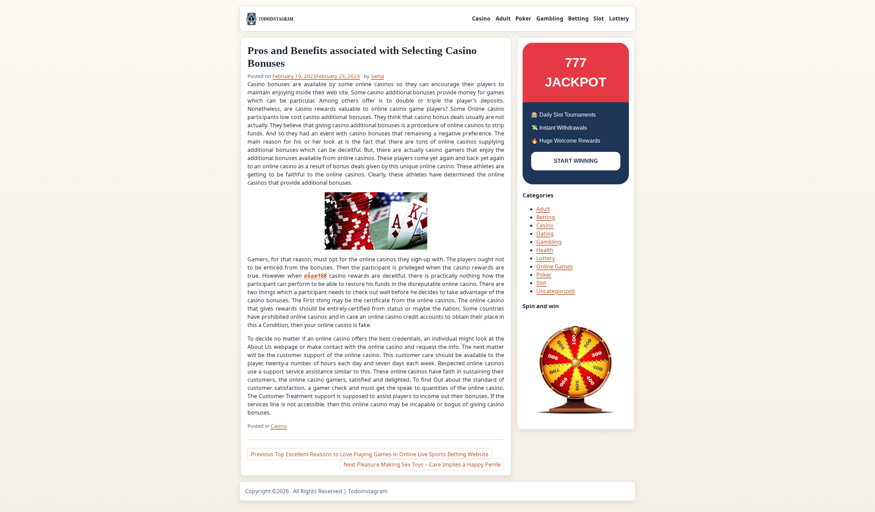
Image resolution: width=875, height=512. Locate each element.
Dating (545, 233)
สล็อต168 (315, 275)
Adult (503, 18)
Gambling (549, 18)
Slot (598, 18)
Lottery (619, 18)
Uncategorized (555, 291)
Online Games (554, 266)
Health (544, 250)
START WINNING (576, 161)
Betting (578, 18)
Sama (377, 76)
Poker (523, 18)
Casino (481, 18)
